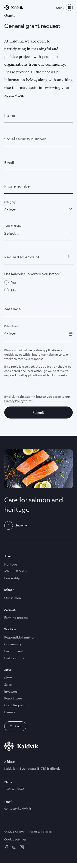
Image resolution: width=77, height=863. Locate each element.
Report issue (13, 698)
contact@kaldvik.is (17, 808)
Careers (9, 712)
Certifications (14, 658)
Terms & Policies (40, 831)
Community (13, 644)
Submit (38, 412)
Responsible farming (19, 637)
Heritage (10, 564)
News (8, 677)
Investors (10, 691)
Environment (13, 651)
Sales (8, 684)
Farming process (16, 617)
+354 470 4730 (14, 788)
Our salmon (12, 598)
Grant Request (14, 705)
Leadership (12, 578)
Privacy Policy (14, 401)
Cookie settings (15, 839)
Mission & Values (16, 571)
